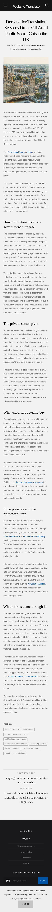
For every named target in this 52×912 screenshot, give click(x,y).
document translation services (29, 482)
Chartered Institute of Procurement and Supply (24, 536)
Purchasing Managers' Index (20, 152)
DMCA (26, 863)
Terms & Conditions (26, 846)
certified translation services (15, 739)
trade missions (19, 753)
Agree (25, 904)
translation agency (12, 748)
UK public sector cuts (31, 748)
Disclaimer (26, 857)
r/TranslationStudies (36, 584)
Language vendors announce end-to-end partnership (26, 778)
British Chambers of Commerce (21, 676)
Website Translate (26, 6)
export (7, 753)
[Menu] (5, 5)
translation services (21, 49)
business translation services (16, 744)
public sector (36, 49)
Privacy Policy (26, 852)
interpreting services (38, 744)
